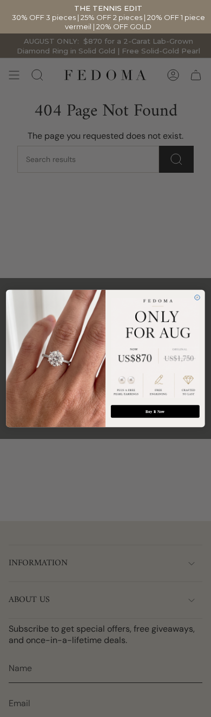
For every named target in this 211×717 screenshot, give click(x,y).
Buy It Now (155, 411)
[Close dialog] (197, 297)
